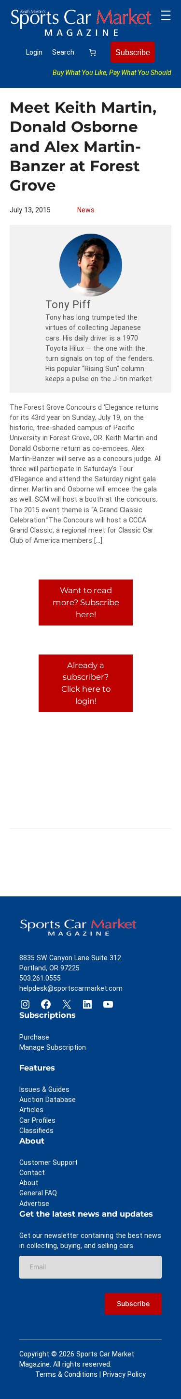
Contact (32, 1172)
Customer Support (48, 1162)
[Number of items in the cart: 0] (92, 52)
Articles (31, 1110)
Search (63, 52)
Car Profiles (37, 1120)
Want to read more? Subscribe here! (86, 602)
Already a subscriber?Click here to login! (86, 683)
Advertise (34, 1203)
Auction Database (47, 1099)
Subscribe (132, 52)
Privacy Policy (124, 1374)
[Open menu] (166, 15)
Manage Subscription (52, 1047)
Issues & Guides (44, 1089)
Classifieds (36, 1130)
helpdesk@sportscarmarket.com (71, 988)
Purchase (34, 1037)
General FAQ (38, 1193)
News (86, 210)
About (28, 1183)
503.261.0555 (40, 978)
